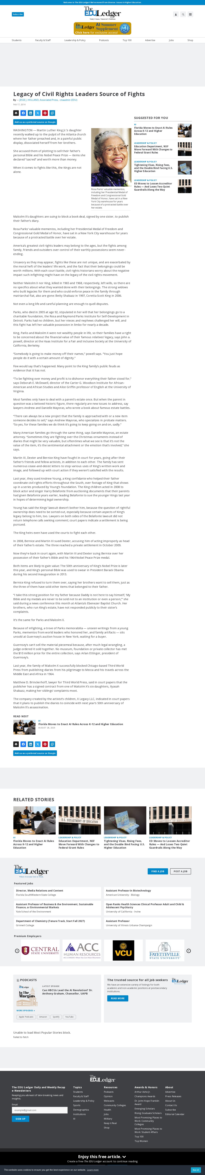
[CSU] (165, 950)
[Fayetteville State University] (81, 950)
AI (39, 720)
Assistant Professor (118, 921)
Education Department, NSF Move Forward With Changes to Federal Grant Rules (153, 149)
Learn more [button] (93, 1170)
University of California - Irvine (123, 911)
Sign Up (21, 1118)
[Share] (23, 113)
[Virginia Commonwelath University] (40, 950)
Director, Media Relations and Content (39, 890)
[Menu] (190, 14)
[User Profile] (176, 14)
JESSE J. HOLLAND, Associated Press (38, 99)
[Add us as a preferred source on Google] (52, 113)
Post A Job (180, 871)
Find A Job (157, 871)
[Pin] (45, 113)
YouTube (69, 1016)
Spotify (56, 1016)
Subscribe (18, 14)
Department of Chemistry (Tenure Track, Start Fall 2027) (50, 921)
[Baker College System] (123, 950)
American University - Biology (123, 894)
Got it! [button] (196, 1170)
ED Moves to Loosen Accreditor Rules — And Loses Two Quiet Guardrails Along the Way (153, 186)
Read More (118, 998)
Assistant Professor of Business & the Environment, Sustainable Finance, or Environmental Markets (54, 906)
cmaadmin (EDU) (68, 99)
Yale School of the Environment (33, 911)
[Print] (16, 113)
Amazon (43, 1016)
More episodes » (26, 1010)
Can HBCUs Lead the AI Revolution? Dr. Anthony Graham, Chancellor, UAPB (67, 991)
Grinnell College (25, 925)
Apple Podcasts (26, 1016)
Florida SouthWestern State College (36, 894)
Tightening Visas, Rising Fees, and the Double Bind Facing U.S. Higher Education (153, 168)
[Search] (183, 14)
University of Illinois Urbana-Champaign (129, 925)
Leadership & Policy (145, 143)
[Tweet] (38, 113)
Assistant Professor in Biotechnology (128, 890)
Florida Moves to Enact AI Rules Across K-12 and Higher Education (80, 724)
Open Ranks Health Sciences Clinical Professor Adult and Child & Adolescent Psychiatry (145, 906)
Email (15, 1104)
